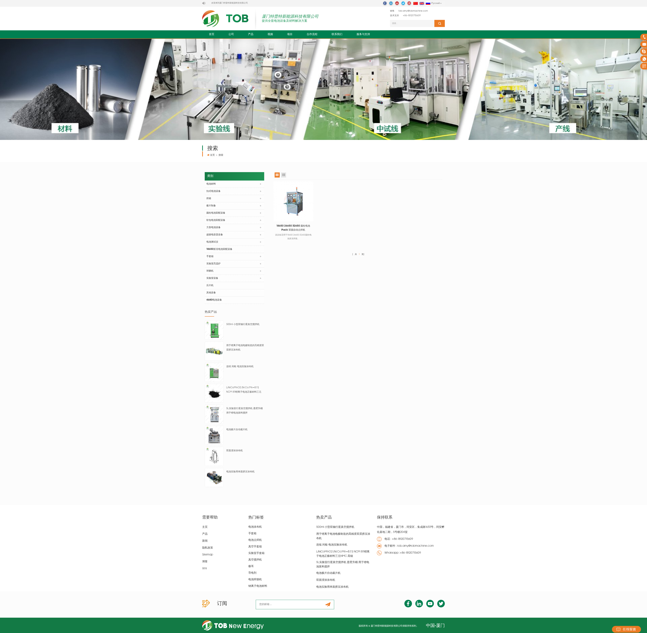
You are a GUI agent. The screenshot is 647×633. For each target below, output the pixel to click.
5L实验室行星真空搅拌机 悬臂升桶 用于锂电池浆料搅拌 (244, 410)
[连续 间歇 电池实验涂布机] (214, 372)
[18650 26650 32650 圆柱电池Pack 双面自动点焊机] (293, 201)
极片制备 (211, 205)
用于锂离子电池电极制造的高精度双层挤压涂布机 (245, 347)
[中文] (415, 3)
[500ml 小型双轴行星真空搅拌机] (214, 330)
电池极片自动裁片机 (237, 429)
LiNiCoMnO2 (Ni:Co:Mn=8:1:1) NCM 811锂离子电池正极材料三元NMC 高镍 (243, 390)
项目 (289, 34)
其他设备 (211, 292)
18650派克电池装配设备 (219, 249)
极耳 (251, 566)
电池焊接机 (255, 579)
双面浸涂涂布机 (234, 450)
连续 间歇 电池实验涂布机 (240, 366)
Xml (204, 568)
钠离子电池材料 (257, 586)
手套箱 (209, 256)
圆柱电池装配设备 (215, 213)
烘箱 (208, 198)
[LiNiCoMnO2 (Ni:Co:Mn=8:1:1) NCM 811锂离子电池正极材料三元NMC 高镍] (214, 393)
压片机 (209, 285)
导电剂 (252, 573)
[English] (422, 3)
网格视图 (277, 175)
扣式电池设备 (213, 191)
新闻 (205, 541)
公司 (231, 34)
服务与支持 (363, 34)
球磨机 (209, 271)
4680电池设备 (214, 300)
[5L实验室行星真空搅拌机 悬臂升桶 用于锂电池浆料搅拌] (214, 414)
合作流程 (312, 34)
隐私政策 (207, 548)
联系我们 (337, 34)
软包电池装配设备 (215, 220)
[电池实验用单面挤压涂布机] (214, 477)
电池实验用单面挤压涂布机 (240, 471)
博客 (205, 561)
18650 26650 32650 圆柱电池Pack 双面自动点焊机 (293, 228)
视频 (270, 34)
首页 (211, 34)
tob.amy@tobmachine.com (413, 11)
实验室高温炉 (213, 263)
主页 (205, 527)
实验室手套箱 (256, 553)
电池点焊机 (255, 540)
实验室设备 (212, 278)
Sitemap (207, 554)
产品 (250, 34)
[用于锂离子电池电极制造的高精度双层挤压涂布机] (214, 351)
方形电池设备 (213, 227)
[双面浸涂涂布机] (214, 456)
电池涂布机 (255, 527)
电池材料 (211, 184)
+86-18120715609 (412, 15)
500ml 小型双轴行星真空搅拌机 (242, 324)
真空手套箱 (255, 546)
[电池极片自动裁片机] (214, 435)
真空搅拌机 (255, 559)
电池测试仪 (212, 242)
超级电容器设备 (214, 234)
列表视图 (283, 175)
